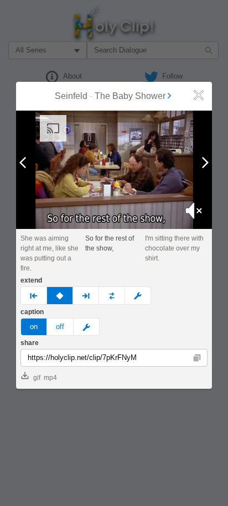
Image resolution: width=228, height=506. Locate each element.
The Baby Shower (130, 96)
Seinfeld (71, 96)
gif (36, 378)
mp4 (50, 378)
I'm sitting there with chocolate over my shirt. (174, 248)
